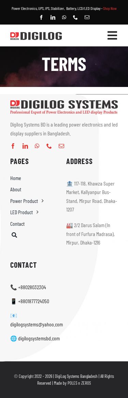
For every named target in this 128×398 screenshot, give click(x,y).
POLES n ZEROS (79, 383)
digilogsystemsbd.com (39, 338)
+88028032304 (32, 287)
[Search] (36, 235)
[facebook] (41, 17)
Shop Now (110, 8)
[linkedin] (53, 17)
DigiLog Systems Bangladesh (76, 376)
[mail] (87, 17)
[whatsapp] (64, 17)
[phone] (75, 17)
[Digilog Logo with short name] (36, 34)
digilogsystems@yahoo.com (36, 324)
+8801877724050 (33, 301)
